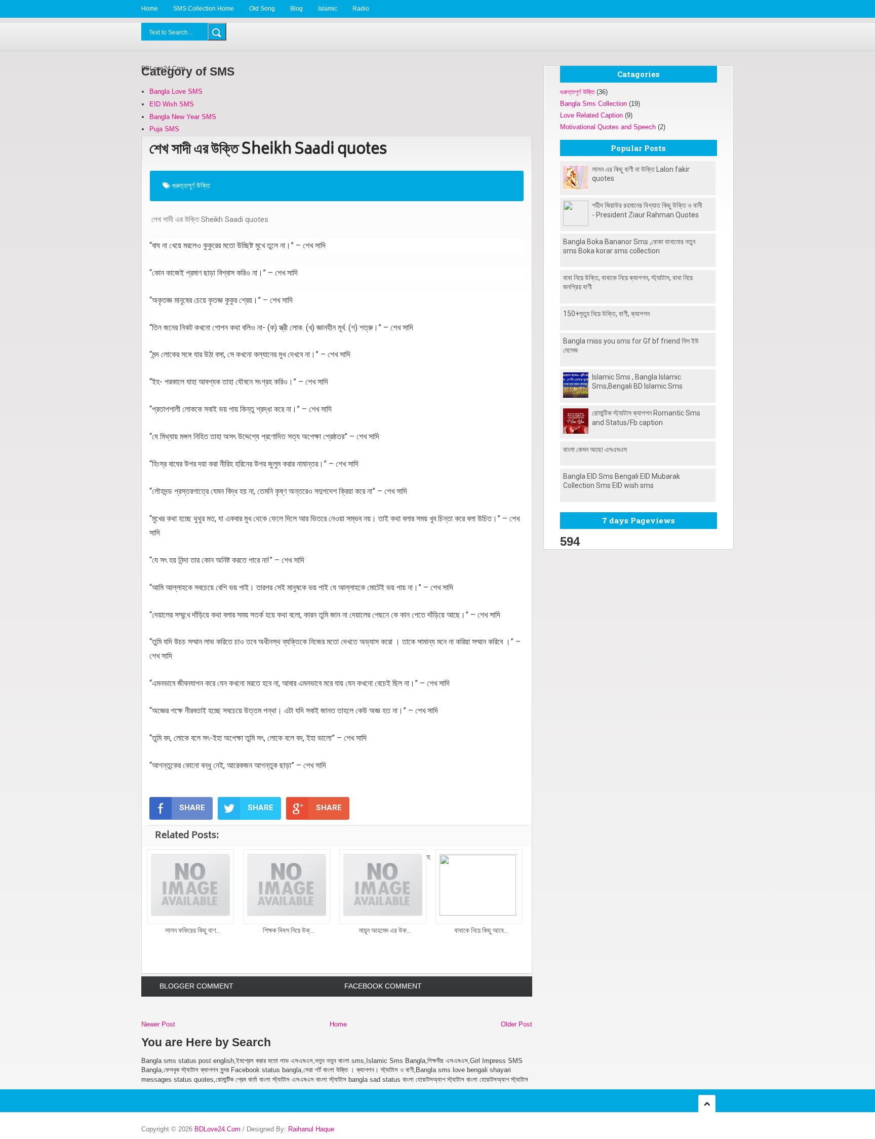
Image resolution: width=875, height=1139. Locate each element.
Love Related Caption (591, 115)
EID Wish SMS (171, 104)
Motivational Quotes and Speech (608, 127)
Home (149, 8)
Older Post (516, 1024)
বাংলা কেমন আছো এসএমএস (595, 449)
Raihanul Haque (311, 1129)
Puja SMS (164, 129)
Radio (360, 8)
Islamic (327, 8)
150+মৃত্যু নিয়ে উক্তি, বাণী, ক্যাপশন (606, 314)
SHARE (192, 807)
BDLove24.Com (217, 1129)
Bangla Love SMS (176, 91)
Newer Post (158, 1024)
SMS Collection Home (203, 8)
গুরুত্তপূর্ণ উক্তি (191, 185)
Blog (296, 8)
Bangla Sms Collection (593, 103)
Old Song (262, 8)
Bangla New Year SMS (182, 117)
